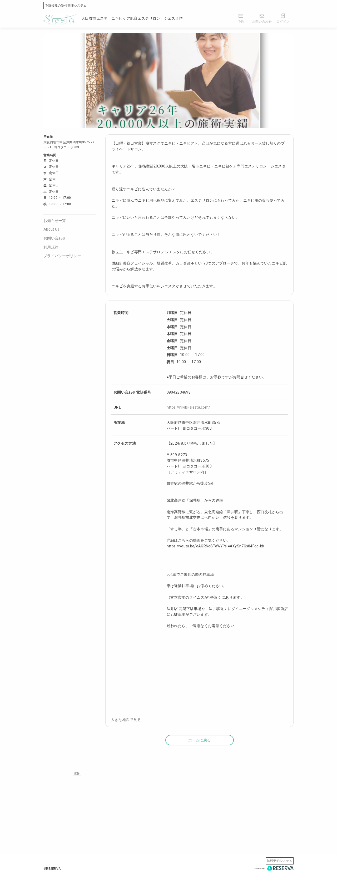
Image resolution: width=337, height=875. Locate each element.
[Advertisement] (168, 812)
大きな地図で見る (126, 720)
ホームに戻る (199, 740)
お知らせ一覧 (54, 220)
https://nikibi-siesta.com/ (188, 407)
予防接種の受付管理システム (66, 5)
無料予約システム (280, 861)
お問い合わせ (54, 238)
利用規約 (50, 247)
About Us (51, 229)
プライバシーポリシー (62, 256)
